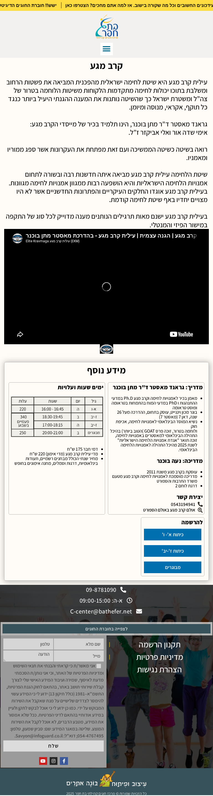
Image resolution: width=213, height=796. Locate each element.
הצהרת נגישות (159, 669)
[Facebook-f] (64, 761)
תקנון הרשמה (160, 644)
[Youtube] (43, 761)
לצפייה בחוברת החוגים (106, 629)
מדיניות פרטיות (159, 656)
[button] (106, 49)
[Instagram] (54, 761)
